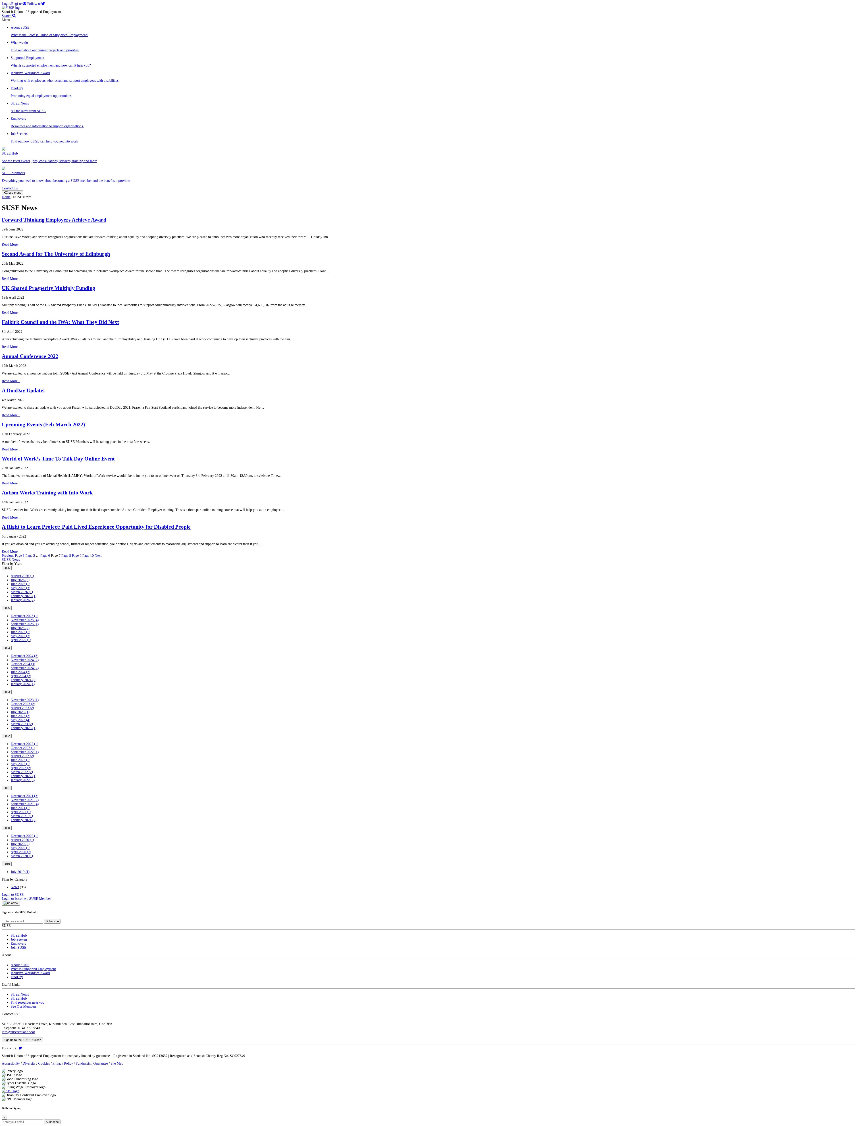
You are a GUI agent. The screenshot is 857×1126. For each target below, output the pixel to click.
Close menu (13, 192)
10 (88, 555)
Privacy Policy (62, 1063)
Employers (18, 943)
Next (98, 555)
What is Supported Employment (33, 969)
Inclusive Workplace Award (30, 973)
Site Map (116, 1063)
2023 (7, 692)
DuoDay (17, 977)
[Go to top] (11, 903)
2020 (7, 828)
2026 (7, 568)
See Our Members (23, 1006)
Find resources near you (27, 1002)
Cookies (44, 1063)
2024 (7, 648)
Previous (8, 555)
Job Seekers (19, 939)
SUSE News (11, 559)
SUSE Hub (19, 935)
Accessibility (11, 1063)
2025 (7, 608)
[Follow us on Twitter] (20, 1048)
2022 (7, 736)
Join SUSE (18, 947)
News (15, 887)
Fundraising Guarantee (92, 1063)
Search (7, 16)
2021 (7, 788)
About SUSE (20, 965)
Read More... (11, 244)
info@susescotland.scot (18, 1032)
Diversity (29, 1063)
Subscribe (52, 921)
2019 (7, 864)
